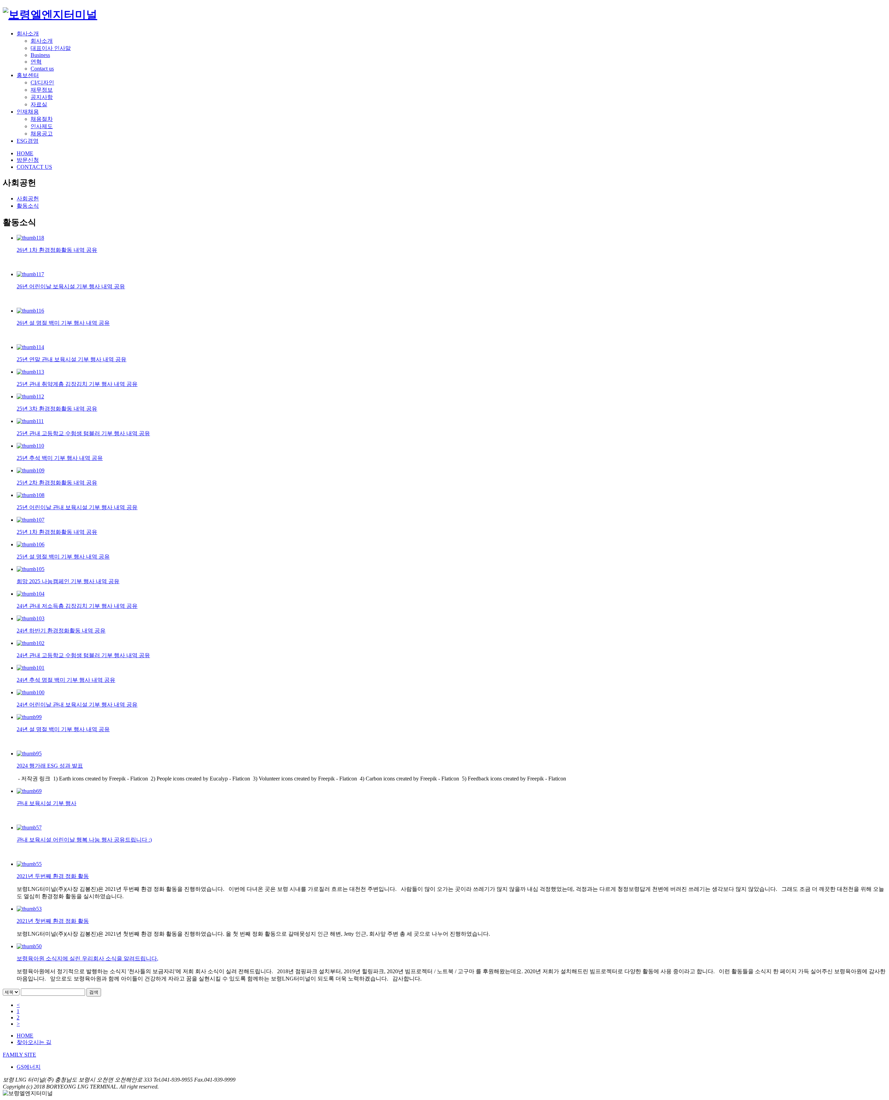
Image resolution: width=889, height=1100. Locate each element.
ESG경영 (28, 141)
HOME (25, 153)
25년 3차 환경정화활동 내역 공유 (57, 409)
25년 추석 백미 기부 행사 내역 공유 (60, 458)
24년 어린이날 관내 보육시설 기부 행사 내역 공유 (77, 705)
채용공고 (42, 134)
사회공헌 (28, 198)
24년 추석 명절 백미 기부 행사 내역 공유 (66, 680)
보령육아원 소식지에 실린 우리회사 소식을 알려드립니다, (87, 958)
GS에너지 (29, 1067)
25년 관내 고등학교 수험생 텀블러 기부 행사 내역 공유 (83, 433)
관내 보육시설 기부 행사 (46, 803)
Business (40, 55)
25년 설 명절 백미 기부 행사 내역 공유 (63, 557)
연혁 (36, 62)
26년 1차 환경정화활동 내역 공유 (57, 250)
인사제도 (42, 126)
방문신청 (28, 160)
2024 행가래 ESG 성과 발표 (50, 766)
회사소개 (28, 33)
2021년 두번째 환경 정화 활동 (53, 876)
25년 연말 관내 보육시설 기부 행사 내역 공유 (71, 359)
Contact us (42, 69)
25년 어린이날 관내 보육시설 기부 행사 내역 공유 (77, 507)
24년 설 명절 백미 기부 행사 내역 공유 (63, 729)
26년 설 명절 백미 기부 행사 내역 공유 (63, 323)
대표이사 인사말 (51, 48)
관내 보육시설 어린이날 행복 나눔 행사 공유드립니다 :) (84, 840)
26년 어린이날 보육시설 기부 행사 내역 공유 (71, 286)
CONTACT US (34, 167)
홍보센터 (28, 75)
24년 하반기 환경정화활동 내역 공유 (61, 631)
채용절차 (42, 119)
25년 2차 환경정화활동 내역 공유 (57, 483)
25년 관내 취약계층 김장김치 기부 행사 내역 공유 (77, 384)
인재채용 (28, 112)
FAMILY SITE (19, 1055)
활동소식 (28, 206)
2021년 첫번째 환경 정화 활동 (53, 921)
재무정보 (42, 90)
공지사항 (42, 97)
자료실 (39, 104)
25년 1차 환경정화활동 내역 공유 (57, 532)
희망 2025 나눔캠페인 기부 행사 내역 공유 (68, 581)
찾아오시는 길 (34, 1042)
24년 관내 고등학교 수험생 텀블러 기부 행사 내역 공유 (83, 655)
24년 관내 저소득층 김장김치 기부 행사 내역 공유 (77, 606)
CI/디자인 (42, 82)
